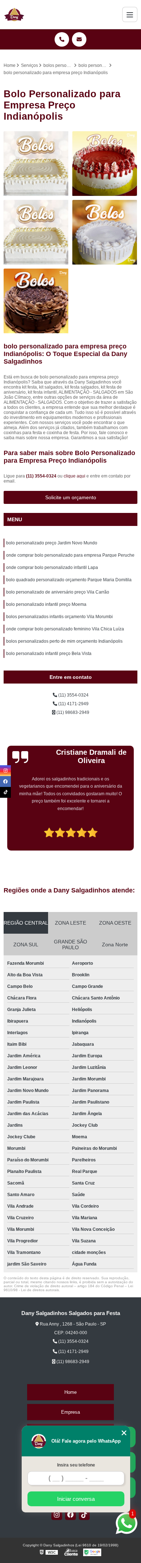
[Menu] (130, 14)
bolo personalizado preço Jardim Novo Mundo (51, 542)
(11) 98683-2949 (72, 712)
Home (70, 1392)
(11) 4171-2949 (73, 703)
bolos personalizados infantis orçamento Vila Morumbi (59, 616)
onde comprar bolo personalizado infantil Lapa (52, 567)
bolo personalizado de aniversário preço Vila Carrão (57, 592)
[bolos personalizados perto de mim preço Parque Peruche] (104, 232)
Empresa (70, 1412)
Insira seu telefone (76, 1465)
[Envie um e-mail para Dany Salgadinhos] (79, 39)
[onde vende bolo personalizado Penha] (104, 163)
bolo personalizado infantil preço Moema (46, 604)
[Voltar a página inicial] (14, 14)
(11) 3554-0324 (41, 476)
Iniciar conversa (76, 1499)
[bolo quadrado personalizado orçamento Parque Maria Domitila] (36, 301)
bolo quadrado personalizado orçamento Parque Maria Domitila (69, 579)
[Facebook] (70, 1514)
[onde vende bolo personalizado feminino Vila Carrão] (36, 232)
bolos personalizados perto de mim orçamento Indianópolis (64, 641)
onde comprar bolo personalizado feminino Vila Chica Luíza (65, 628)
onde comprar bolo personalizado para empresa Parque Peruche (70, 555)
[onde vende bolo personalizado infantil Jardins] (36, 163)
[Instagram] (56, 1514)
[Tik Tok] (84, 1514)
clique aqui (74, 476)
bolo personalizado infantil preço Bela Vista (48, 653)
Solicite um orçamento (70, 497)
